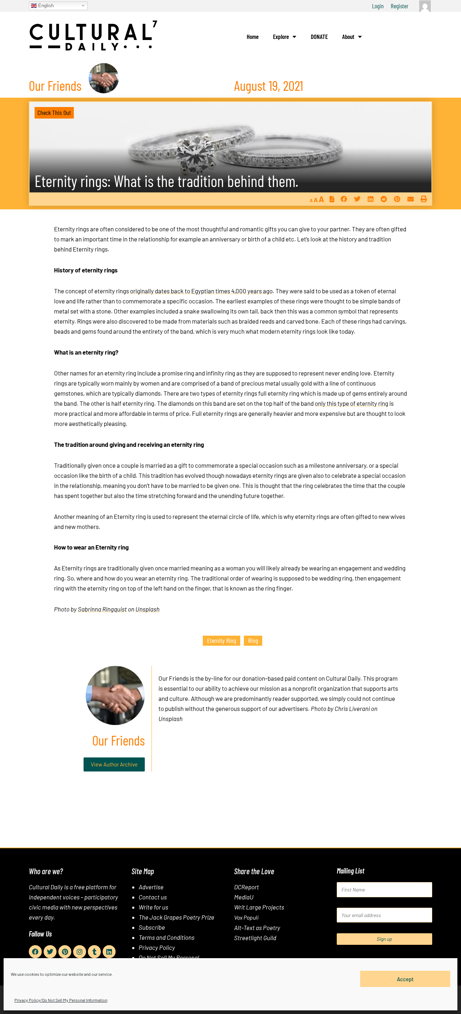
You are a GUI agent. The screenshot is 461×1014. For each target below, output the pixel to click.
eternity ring (221, 640)
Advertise (151, 886)
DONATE (319, 36)
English (45, 5)
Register (399, 5)
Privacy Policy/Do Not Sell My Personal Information (60, 999)
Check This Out (54, 112)
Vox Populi (246, 917)
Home (253, 36)
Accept (405, 978)
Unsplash (147, 609)
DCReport (246, 886)
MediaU (244, 896)
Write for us (153, 907)
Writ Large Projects (259, 907)
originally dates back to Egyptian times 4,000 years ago (201, 290)
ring (253, 640)
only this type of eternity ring (351, 403)
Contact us (153, 896)
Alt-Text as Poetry (257, 927)
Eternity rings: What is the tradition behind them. (166, 180)
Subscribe (152, 927)
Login (378, 5)
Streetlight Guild (255, 937)
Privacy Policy (157, 947)
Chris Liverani (352, 708)
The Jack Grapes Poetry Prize (176, 917)
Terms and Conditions (166, 937)
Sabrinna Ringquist (102, 609)
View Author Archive (114, 764)
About (348, 36)
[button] (344, 199)
